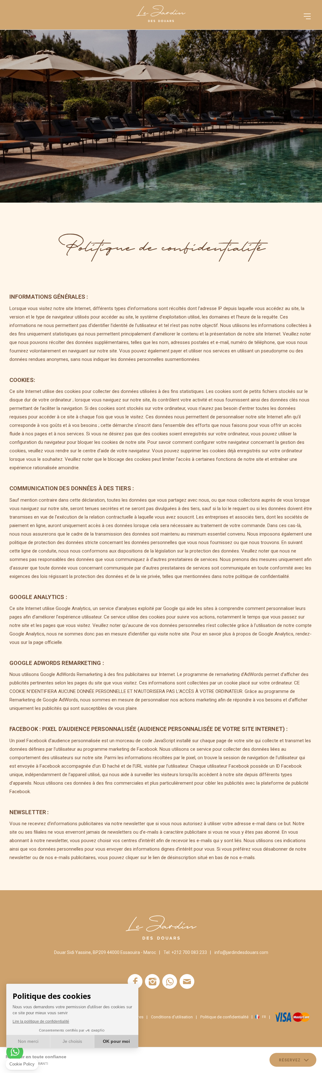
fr (264, 1017)
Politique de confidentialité (224, 1017)
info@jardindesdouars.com (241, 952)
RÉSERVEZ (290, 1060)
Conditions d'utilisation (172, 1017)
